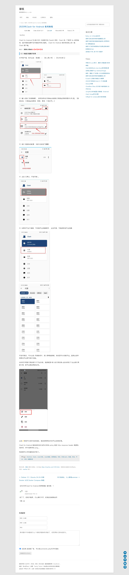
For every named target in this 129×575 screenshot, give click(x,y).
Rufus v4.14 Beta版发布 (93, 36)
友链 (27, 17)
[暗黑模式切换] (125, 567)
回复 (24, 501)
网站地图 (41, 564)
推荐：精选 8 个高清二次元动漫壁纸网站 (98, 73)
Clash (34, 457)
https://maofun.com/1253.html (50, 467)
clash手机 (40, 457)
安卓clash (64, 457)
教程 (69, 457)
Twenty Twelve (38, 566)
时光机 (34, 17)
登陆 (51, 17)
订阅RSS (43, 17)
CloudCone (56, 564)
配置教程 (30, 459)
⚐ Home (21, 22)
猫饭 (21, 8)
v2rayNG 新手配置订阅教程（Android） (98, 91)
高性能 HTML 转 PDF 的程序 (94, 51)
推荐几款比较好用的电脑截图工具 (95, 38)
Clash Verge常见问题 (92, 94)
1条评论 (22, 35)
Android (29, 457)
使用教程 (53, 457)
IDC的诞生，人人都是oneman (68, 477)
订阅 (25, 459)
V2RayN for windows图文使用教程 (96, 97)
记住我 (24, 549)
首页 (20, 17)
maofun (25, 469)
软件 (26, 22)
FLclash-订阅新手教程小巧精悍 (95, 78)
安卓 (59, 457)
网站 (73, 457)
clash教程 (47, 457)
